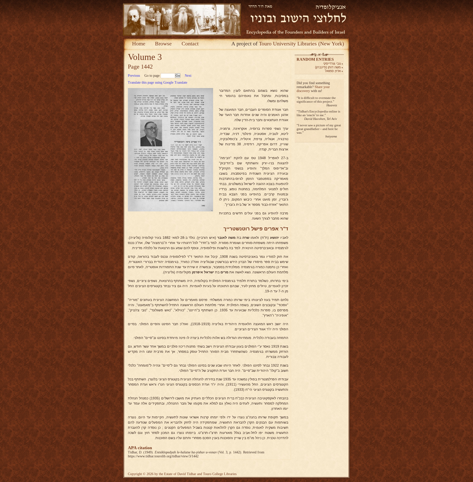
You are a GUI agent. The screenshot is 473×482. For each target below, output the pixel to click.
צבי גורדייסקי (332, 63)
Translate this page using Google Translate (157, 82)
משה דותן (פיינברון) (328, 67)
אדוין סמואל (333, 71)
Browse (163, 43)
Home (138, 43)
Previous (134, 75)
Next (188, 75)
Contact (190, 43)
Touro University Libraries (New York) (301, 43)
